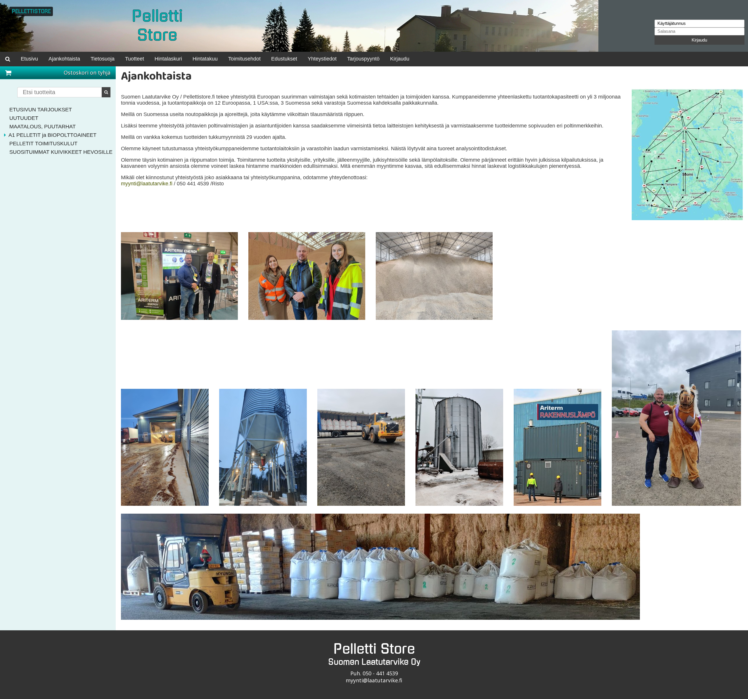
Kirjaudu (699, 39)
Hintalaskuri (168, 59)
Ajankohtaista (64, 59)
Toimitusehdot (244, 59)
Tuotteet (134, 59)
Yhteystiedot (322, 59)
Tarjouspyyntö (363, 59)
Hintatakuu (205, 59)
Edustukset (284, 59)
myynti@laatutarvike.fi (146, 184)
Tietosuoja (103, 59)
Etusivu (29, 59)
